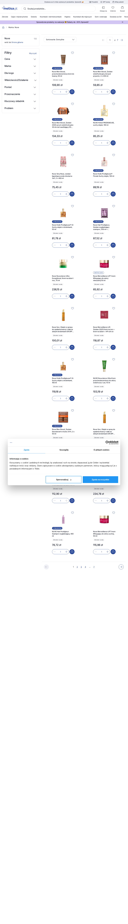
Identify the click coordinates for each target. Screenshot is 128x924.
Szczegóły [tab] (64, 450)
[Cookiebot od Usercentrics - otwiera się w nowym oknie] (107, 442)
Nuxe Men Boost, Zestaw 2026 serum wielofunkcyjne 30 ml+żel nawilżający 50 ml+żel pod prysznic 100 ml (62, 125)
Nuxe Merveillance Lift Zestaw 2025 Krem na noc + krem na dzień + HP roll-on (104, 329)
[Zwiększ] (66, 91)
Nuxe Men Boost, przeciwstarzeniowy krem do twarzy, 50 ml (63, 74)
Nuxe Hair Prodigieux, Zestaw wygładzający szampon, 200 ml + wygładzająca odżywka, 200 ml (103, 227)
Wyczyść (33, 53)
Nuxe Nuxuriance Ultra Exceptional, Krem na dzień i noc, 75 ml (63, 278)
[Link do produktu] (63, 72)
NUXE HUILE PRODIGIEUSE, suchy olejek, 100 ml (103, 124)
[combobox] (58, 9)
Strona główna (17, 42)
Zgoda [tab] (26, 450)
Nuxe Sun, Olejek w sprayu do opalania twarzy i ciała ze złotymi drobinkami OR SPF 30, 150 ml (62, 329)
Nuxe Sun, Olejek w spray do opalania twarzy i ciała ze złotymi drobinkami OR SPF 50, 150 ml (104, 431)
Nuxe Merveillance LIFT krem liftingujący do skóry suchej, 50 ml (104, 533)
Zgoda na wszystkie (100, 480)
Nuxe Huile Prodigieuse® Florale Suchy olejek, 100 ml (103, 175)
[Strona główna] (3, 27)
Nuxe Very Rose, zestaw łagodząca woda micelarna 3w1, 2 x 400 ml (62, 176)
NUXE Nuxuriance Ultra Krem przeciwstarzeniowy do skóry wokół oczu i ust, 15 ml (104, 380)
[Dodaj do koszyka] (72, 91)
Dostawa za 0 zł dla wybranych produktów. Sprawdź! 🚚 (64, 2)
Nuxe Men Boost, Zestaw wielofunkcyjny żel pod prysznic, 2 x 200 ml (102, 74)
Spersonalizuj (62, 480)
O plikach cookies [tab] (101, 450)
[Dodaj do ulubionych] (72, 53)
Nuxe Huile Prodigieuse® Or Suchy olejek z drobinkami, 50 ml (63, 227)
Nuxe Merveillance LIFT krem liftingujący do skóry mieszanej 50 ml (104, 278)
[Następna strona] (122, 40)
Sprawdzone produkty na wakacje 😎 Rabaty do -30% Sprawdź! (62, 22)
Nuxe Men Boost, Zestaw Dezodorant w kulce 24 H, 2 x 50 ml (63, 431)
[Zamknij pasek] (122, 22)
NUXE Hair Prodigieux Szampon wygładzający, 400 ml (63, 533)
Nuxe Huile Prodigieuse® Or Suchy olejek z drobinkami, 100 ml (63, 380)
